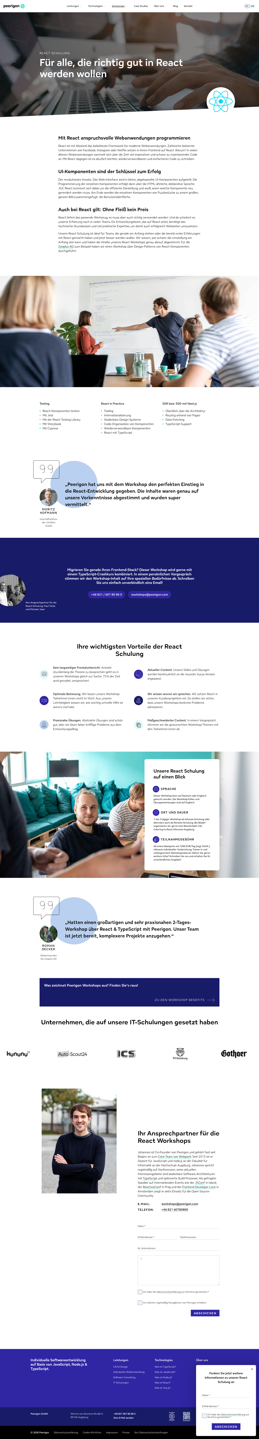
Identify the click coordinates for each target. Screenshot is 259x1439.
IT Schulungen (121, 1382)
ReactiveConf (152, 1187)
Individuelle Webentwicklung (128, 1372)
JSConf (200, 1183)
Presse (126, 1432)
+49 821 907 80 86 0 (124, 1413)
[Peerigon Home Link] (14, 6)
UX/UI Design (120, 1366)
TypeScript (150, 1178)
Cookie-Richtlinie (92, 1432)
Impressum (112, 1432)
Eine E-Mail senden (124, 1417)
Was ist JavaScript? (165, 1372)
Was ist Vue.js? (162, 1387)
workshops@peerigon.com (179, 1204)
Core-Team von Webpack (174, 1157)
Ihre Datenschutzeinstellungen (151, 1432)
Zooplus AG (66, 246)
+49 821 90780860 (174, 1210)
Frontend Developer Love (199, 1187)
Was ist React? (162, 1382)
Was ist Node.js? (163, 1377)
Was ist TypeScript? (165, 1366)
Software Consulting (124, 1377)
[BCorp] (171, 1416)
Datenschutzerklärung (233, 1414)
